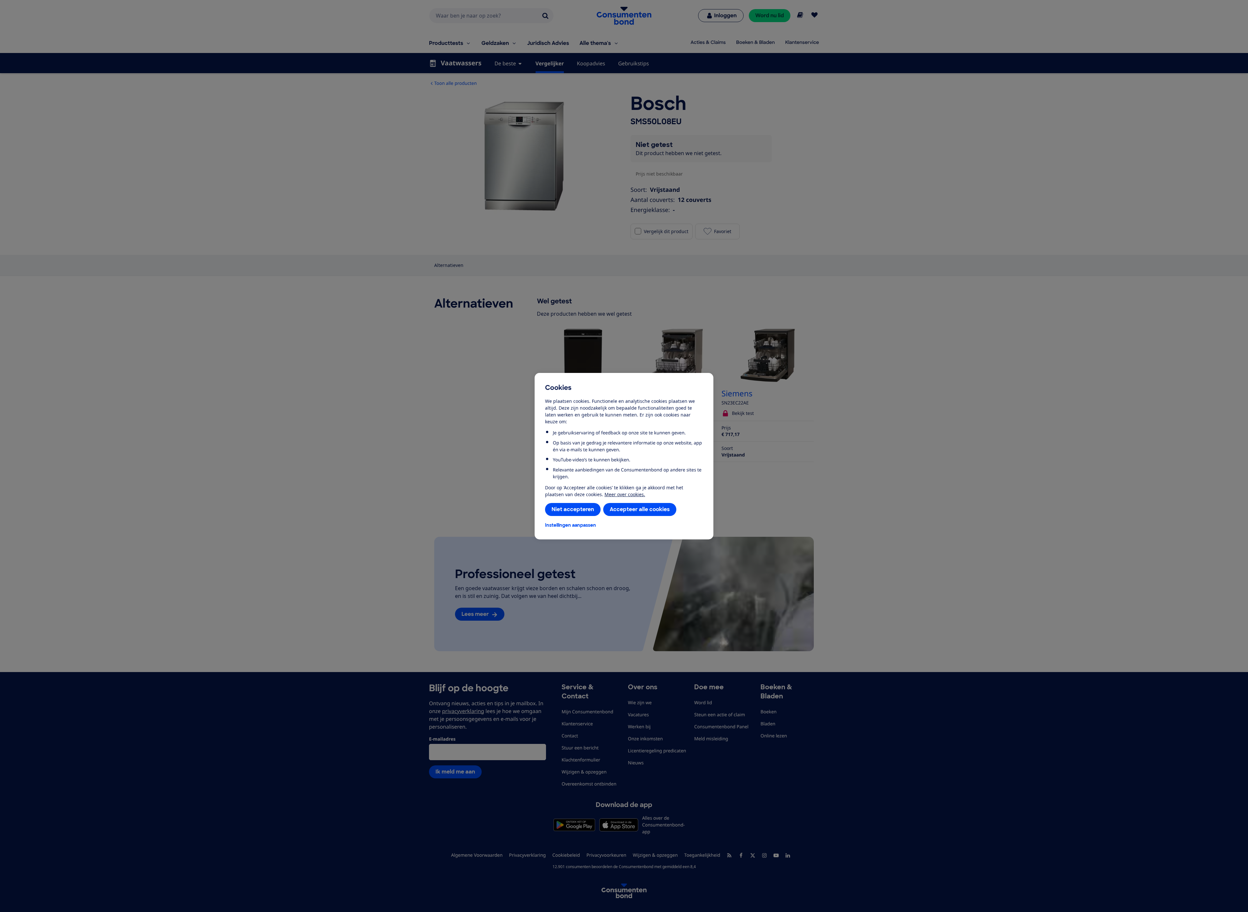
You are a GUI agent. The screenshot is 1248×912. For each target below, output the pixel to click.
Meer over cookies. (624, 494)
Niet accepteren (573, 509)
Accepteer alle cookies (640, 509)
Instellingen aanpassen (570, 525)
